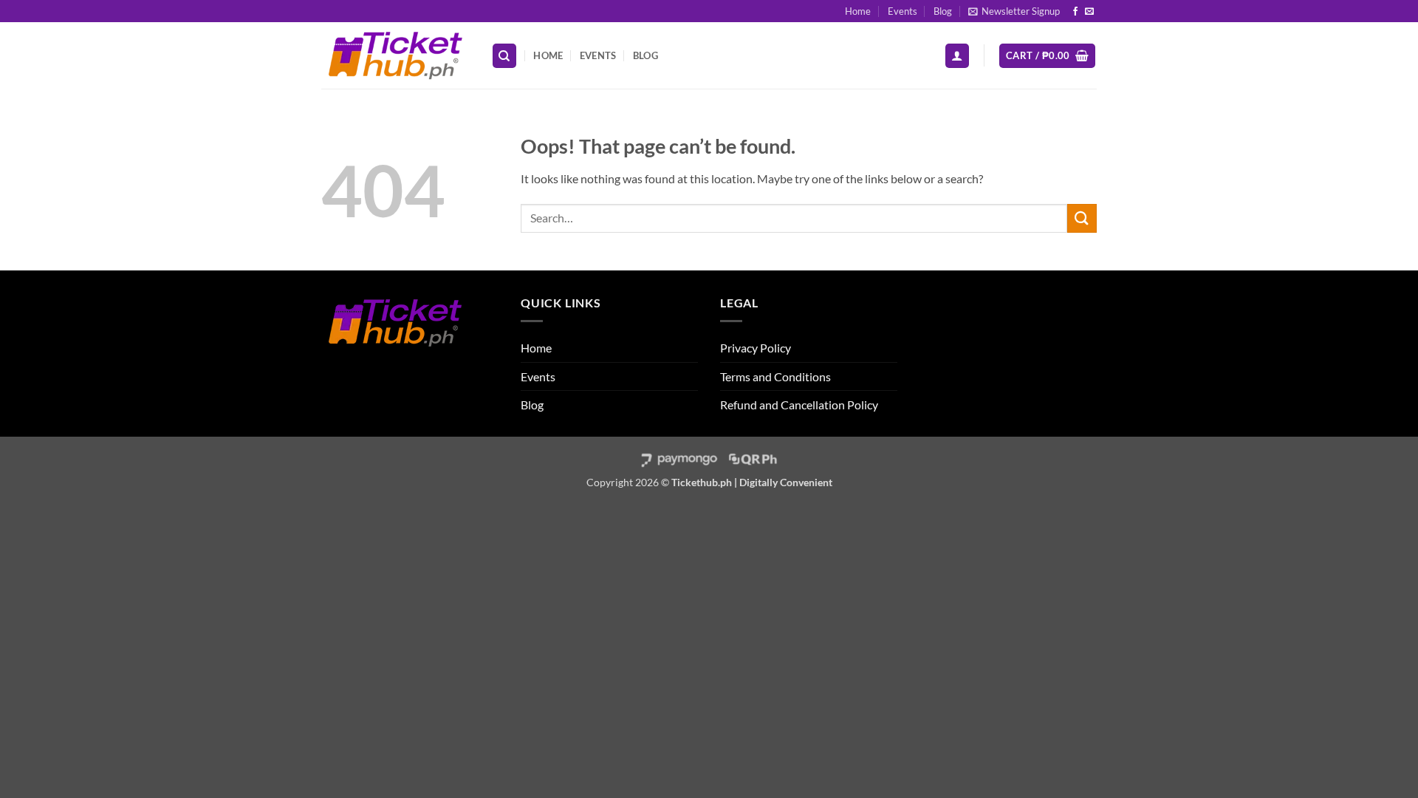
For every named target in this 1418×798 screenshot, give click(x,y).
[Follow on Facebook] (1075, 12)
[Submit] (1082, 218)
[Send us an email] (1089, 12)
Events (902, 11)
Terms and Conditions (775, 376)
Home (858, 11)
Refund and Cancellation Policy (799, 405)
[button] (1014, 11)
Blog (943, 11)
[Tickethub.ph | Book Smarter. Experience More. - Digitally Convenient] (395, 55)
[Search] (504, 56)
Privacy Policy (755, 348)
